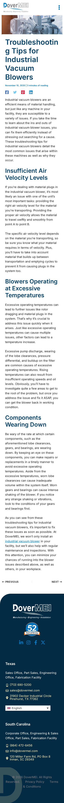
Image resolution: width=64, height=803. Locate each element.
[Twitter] (15, 92)
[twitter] (21, 642)
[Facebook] (7, 92)
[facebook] (35, 642)
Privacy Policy (34, 781)
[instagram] (28, 642)
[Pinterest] (23, 92)
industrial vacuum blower (22, 541)
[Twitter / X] (43, 642)
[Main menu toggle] (59, 7)
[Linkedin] (31, 92)
